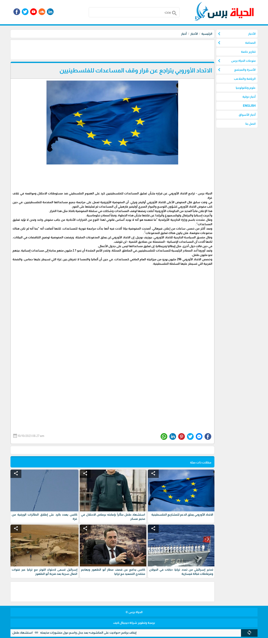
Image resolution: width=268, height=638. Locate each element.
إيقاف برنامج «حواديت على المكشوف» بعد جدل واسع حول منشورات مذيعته (105, 632)
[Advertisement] (138, 49)
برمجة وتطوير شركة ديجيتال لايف (134, 622)
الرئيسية (206, 33)
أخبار (184, 33)
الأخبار (194, 33)
